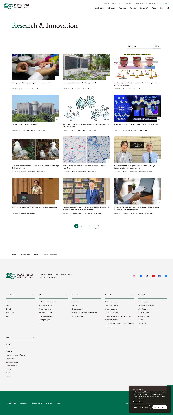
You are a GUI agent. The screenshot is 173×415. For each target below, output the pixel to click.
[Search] (168, 8)
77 (89, 226)
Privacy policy (12, 403)
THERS (58, 403)
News (36, 254)
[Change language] (161, 8)
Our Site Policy (138, 402)
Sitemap (49, 403)
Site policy (23, 403)
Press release (41, 89)
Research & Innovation (28, 89)
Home (14, 254)
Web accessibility (37, 403)
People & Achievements (130, 172)
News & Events (25, 254)
